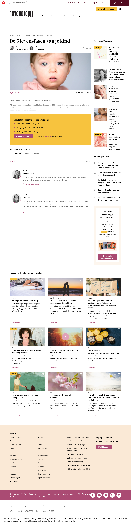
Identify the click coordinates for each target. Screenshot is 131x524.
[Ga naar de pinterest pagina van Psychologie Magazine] (118, 495)
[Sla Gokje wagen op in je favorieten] (119, 329)
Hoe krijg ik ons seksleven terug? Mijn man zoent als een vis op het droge (109, 182)
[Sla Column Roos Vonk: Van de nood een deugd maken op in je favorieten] (43, 329)
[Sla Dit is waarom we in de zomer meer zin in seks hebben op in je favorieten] (81, 279)
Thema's (18, 35)
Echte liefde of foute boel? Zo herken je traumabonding (109, 174)
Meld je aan (103, 447)
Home (12, 35)
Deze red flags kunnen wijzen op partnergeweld (109, 191)
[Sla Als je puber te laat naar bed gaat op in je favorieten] (43, 279)
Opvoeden (27, 35)
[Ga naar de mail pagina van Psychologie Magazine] (99, 495)
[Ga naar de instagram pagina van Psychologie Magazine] (112, 495)
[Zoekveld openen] (120, 9)
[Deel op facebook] (83, 48)
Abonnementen (22, 136)
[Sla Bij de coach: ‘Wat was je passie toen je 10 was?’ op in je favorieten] (43, 374)
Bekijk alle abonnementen (107, 257)
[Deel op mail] (87, 48)
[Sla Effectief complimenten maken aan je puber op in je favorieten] (81, 329)
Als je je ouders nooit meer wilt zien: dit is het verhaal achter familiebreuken (108, 165)
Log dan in (48, 136)
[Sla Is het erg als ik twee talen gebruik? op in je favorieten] (81, 374)
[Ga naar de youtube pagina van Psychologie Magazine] (105, 495)
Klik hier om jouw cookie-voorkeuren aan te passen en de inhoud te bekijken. (101, 519)
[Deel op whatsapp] (90, 48)
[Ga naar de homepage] (21, 14)
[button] (119, 3)
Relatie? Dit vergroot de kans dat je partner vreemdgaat (109, 199)
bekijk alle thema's (32, 154)
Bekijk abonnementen (106, 9)
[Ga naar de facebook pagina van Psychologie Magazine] (92, 495)
